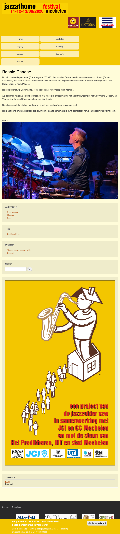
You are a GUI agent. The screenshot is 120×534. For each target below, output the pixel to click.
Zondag (20, 53)
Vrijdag (20, 46)
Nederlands (9, 484)
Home (20, 38)
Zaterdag (59, 46)
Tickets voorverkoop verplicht (19, 250)
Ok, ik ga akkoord (97, 523)
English (7, 482)
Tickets (20, 61)
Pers (9, 218)
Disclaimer (16, 507)
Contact (10, 253)
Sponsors (60, 53)
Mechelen (60, 38)
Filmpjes (10, 215)
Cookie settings (13, 234)
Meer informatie (40, 531)
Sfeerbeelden (12, 212)
